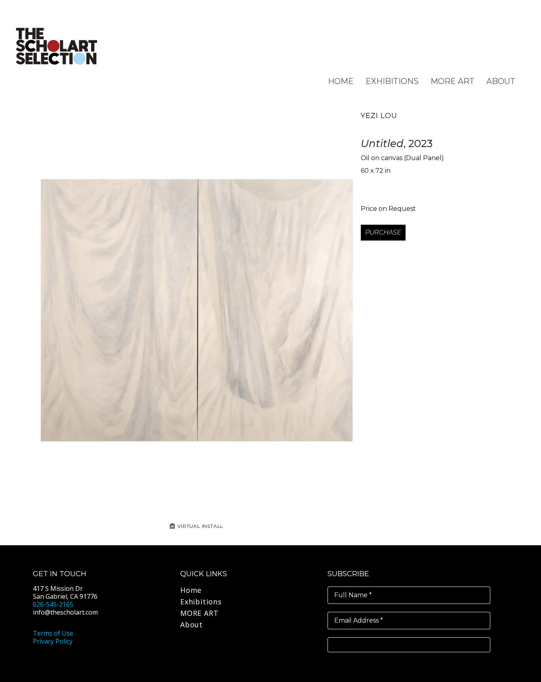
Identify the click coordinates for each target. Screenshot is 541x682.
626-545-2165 (53, 604)
